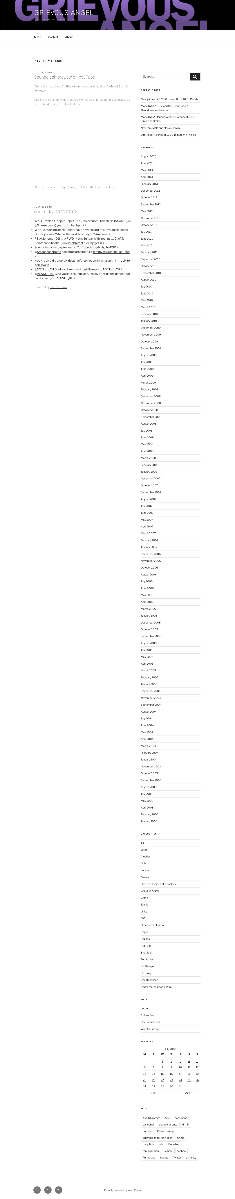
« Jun (153, 1092)
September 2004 (151, 704)
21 (153, 1079)
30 (171, 1086)
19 (197, 1073)
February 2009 (149, 389)
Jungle (144, 904)
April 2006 (147, 601)
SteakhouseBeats (49, 252)
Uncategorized (149, 979)
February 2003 (149, 814)
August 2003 (149, 787)
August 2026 (148, 156)
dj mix (185, 1124)
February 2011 (149, 252)
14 (153, 1073)
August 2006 (149, 574)
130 (143, 842)
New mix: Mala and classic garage (161, 127)
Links (144, 911)
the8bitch (75, 243)
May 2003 (147, 800)
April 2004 (147, 738)
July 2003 (147, 793)
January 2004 (149, 759)
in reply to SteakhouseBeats (111, 252)
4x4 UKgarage (151, 1117)
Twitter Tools (58, 287)
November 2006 (151, 560)
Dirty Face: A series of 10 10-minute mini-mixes (168, 134)
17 (180, 1073)
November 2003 (151, 766)
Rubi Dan (146, 945)
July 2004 (147, 718)
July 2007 (146, 505)
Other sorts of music (153, 925)
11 (189, 1067)
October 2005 (149, 629)
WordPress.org (149, 1029)
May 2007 (147, 519)
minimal (102, 234)
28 (153, 1086)
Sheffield (146, 952)
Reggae (145, 938)
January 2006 (149, 615)
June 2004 (147, 725)
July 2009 (147, 362)
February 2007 (149, 540)
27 (144, 1086)
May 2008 (147, 444)
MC (143, 918)
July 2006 (147, 581)
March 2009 (148, 382)
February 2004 (149, 752)
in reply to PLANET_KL (57, 278)
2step (144, 849)
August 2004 (149, 711)
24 (180, 1079)
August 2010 (148, 279)
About (69, 36)
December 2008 (151, 396)
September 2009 (151, 348)
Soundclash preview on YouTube (64, 77)
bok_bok (43, 260)
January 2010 (149, 320)
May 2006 (147, 595)
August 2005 (149, 643)
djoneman (48, 238)
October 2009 (149, 341)
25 (189, 1079)
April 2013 (147, 176)
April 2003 (147, 807)
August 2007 (148, 499)
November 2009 (151, 334)
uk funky (191, 1157)
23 (171, 1079)
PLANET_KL (45, 274)
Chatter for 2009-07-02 (55, 212)
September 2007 (151, 492)
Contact (53, 36)
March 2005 (148, 670)
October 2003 (149, 773)
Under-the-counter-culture (156, 986)
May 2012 (147, 211)
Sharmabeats (46, 225)
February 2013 (149, 183)
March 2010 (148, 307)
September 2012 (151, 204)
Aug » (188, 1092)
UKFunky (146, 973)
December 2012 (150, 190)
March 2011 (148, 245)
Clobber (145, 856)
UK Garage (147, 966)
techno (181, 1150)
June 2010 (147, 293)
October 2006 (149, 567)
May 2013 (147, 170)
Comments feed (150, 1022)
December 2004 (151, 690)
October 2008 (149, 409)
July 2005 (147, 649)
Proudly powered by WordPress (122, 1190)
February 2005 (149, 677)
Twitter (177, 1157)
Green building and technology (158, 883)
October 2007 (149, 485)
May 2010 (147, 300)
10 (180, 1067)
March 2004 (148, 745)
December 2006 (151, 554)
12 (197, 1067)
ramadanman (151, 1150)
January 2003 (149, 821)
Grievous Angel (64, 13)
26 (197, 1079)
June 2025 (147, 163)
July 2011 (146, 231)
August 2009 (149, 355)
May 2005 (147, 656)
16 (171, 1073)
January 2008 (149, 471)
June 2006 (147, 588)
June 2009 (147, 368)
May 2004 (147, 732)
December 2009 (151, 327)
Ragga (145, 932)
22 (162, 1079)
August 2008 (149, 423)
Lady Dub (148, 1144)
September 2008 (151, 416)
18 (189, 1073)
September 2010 (151, 272)
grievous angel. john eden (157, 1137)
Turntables (147, 959)
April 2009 (147, 375)
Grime (144, 897)
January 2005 (149, 684)
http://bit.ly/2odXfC (103, 247)
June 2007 (147, 512)
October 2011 (149, 224)
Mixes (37, 36)
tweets (164, 1157)
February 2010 (149, 314)
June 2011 (147, 238)
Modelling (173, 1144)
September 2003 (151, 780)
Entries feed (148, 1015)
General (145, 877)
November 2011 (150, 218)
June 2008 (147, 437)
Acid (167, 1117)
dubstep (145, 870)
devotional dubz (168, 1124)
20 (144, 1079)
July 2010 (146, 286)
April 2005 (147, 663)
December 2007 (150, 478)
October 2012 (149, 197)
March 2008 (148, 457)
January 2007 (149, 547)
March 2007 (148, 533)
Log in (144, 1008)
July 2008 (147, 430)
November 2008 (151, 403)
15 (162, 1073)
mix (161, 1144)
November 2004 (151, 697)
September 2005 (151, 636)
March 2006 (148, 608)
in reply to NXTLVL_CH (104, 269)
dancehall (148, 1124)
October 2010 (149, 265)
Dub (143, 863)
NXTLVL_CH (45, 269)
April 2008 (147, 451)
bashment (181, 1117)
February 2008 (149, 464)
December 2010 (150, 259)
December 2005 (151, 622)
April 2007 (147, 526)
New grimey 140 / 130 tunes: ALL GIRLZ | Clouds (169, 99)
